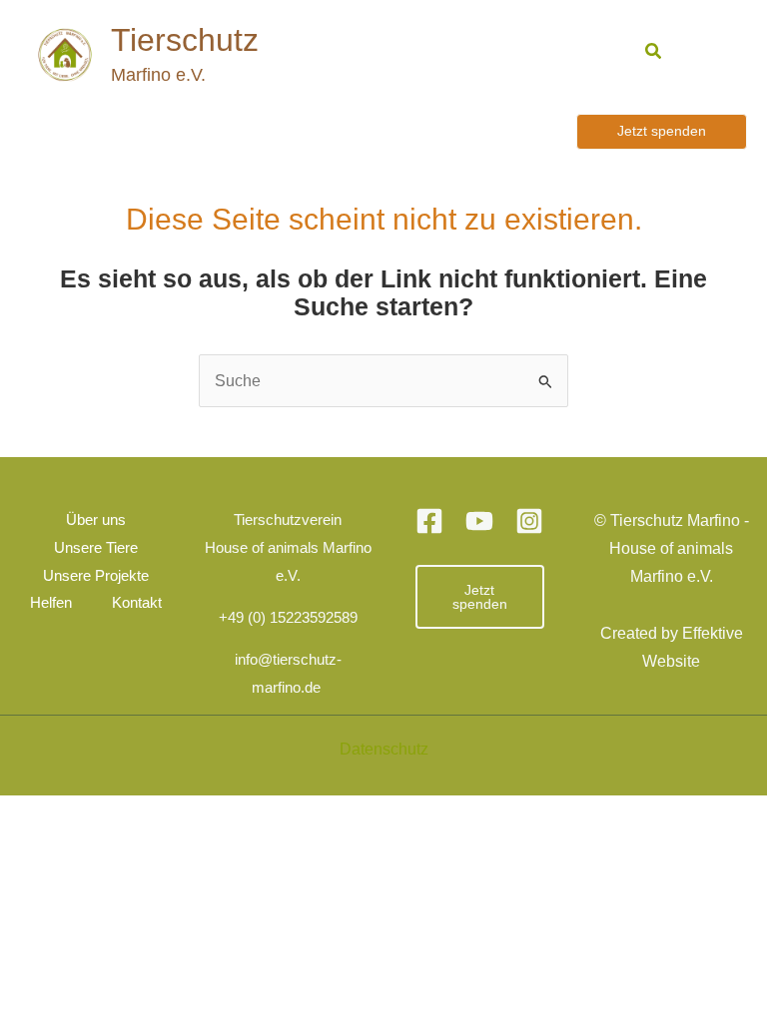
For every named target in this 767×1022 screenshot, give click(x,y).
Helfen (51, 603)
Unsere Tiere (96, 548)
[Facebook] (429, 521)
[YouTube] (479, 521)
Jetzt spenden (479, 597)
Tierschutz (185, 40)
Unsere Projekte (96, 576)
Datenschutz (384, 749)
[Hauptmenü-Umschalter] (707, 54)
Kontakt (137, 603)
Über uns (96, 520)
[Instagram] (529, 521)
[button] (654, 52)
